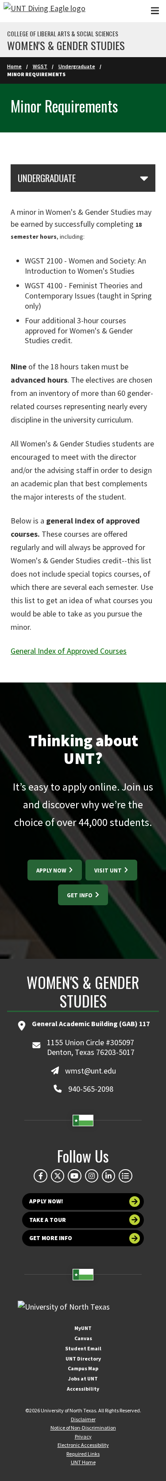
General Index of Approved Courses (69, 651)
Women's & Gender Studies (66, 45)
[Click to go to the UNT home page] (44, 11)
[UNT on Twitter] (57, 1175)
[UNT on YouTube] (74, 1175)
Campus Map (83, 1368)
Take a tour (47, 1220)
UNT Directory (83, 1358)
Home (14, 66)
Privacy (83, 1436)
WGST (40, 66)
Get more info (50, 1238)
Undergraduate (76, 66)
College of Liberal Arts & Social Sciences (62, 33)
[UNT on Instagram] (91, 1175)
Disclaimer (83, 1419)
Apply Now (52, 870)
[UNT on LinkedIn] (108, 1175)
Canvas (83, 1338)
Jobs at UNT (83, 1378)
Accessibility (83, 1388)
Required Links (83, 1453)
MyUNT (83, 1328)
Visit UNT (108, 870)
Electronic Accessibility (83, 1445)
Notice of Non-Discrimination (83, 1427)
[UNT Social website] (125, 1175)
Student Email (83, 1348)
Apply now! (46, 1201)
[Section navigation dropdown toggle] (144, 178)
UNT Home (83, 1462)
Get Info (80, 895)
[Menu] (155, 11)
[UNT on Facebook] (40, 1175)
